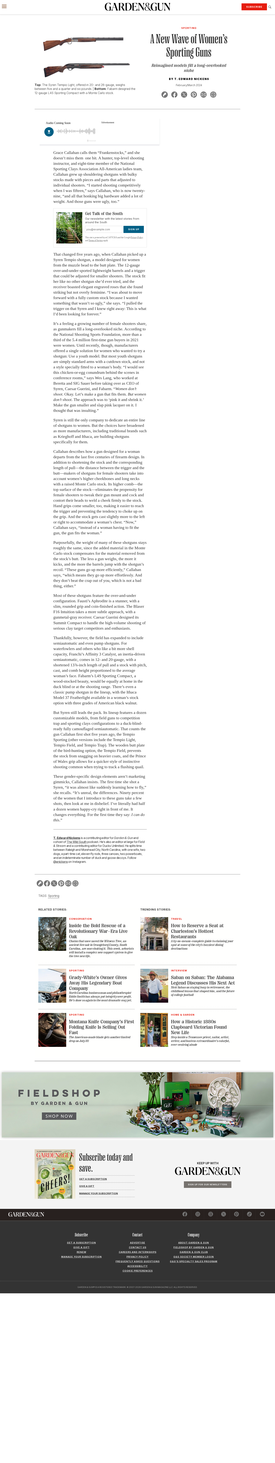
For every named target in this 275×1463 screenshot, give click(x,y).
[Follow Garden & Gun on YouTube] (262, 1215)
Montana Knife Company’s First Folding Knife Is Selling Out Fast (101, 1027)
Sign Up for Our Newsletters (207, 1184)
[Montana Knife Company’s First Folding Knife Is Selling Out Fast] (52, 1046)
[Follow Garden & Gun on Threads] (210, 1215)
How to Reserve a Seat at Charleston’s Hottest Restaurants (197, 931)
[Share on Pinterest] (194, 95)
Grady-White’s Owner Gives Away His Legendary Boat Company (98, 983)
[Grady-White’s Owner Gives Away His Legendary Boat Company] (52, 1001)
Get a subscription (81, 1242)
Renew (81, 1252)
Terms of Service (96, 240)
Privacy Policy (137, 237)
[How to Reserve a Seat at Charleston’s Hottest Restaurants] (154, 950)
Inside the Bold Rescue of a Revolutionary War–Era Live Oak (98, 931)
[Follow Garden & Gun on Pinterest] (236, 1215)
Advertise (137, 1242)
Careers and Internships (137, 1252)
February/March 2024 (189, 85)
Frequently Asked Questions (138, 1261)
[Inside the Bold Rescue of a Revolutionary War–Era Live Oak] (52, 950)
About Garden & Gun (193, 1242)
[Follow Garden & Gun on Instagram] (198, 1215)
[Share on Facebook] (174, 95)
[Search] (270, 7)
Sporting (53, 896)
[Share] (164, 95)
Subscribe (254, 6)
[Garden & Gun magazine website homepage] (137, 6)
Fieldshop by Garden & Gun (193, 1247)
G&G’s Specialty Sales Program (193, 1261)
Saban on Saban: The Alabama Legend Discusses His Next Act (203, 980)
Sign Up (133, 229)
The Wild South (77, 842)
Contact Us (137, 1247)
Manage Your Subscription (98, 1193)
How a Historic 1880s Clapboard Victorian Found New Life (199, 1027)
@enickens (60, 862)
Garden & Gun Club (194, 1252)
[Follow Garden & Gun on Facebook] (185, 1215)
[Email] (203, 95)
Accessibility (137, 1266)
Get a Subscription (93, 1178)
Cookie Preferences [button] (138, 1270)
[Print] (213, 95)
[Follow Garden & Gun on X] (223, 1215)
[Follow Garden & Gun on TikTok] (249, 1215)
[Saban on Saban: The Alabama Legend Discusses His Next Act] (154, 1001)
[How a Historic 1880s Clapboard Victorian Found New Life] (154, 1046)
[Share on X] (184, 95)
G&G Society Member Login (193, 1256)
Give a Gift (86, 1186)
